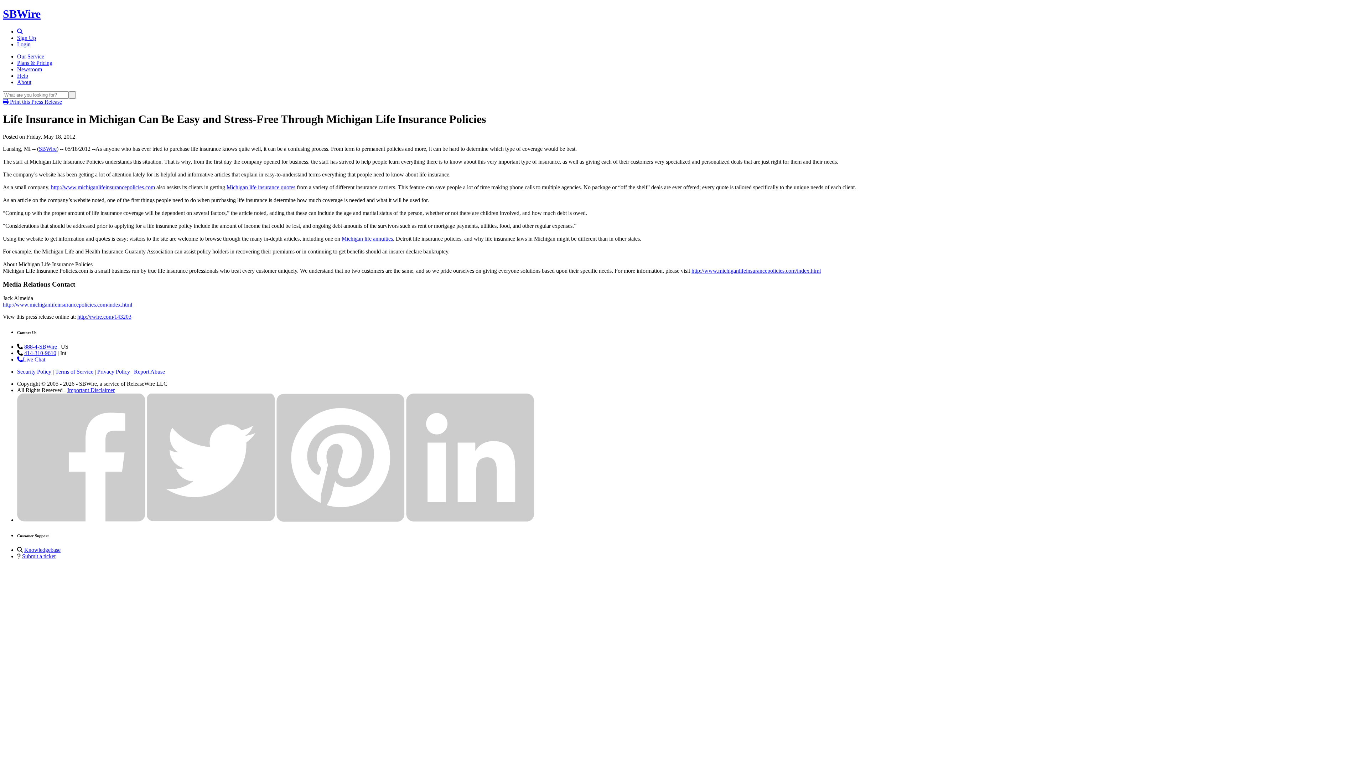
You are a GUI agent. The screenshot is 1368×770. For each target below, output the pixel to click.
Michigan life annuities (367, 239)
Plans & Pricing (34, 63)
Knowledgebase (42, 550)
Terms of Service (74, 372)
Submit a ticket (39, 556)
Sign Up (26, 38)
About (24, 82)
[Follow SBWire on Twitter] (211, 520)
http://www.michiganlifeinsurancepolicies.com (103, 187)
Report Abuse (149, 372)
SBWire (22, 13)
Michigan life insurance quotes (261, 187)
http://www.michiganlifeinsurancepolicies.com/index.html (756, 271)
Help (22, 76)
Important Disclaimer (91, 390)
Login (24, 44)
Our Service (30, 56)
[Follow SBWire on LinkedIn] (470, 520)
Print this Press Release (35, 102)
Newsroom (29, 69)
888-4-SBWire (40, 347)
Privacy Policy (113, 372)
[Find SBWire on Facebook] (81, 520)
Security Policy (34, 372)
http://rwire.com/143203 (104, 317)
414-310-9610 (40, 353)
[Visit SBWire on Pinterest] (340, 520)
